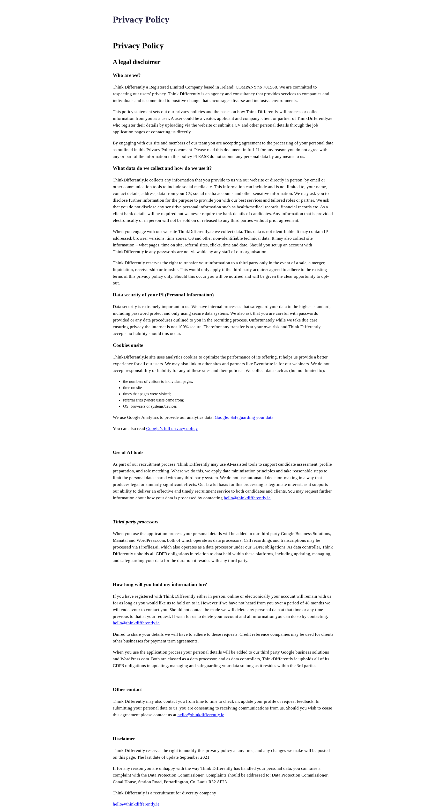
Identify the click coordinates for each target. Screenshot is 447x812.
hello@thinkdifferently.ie (247, 497)
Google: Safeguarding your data (244, 417)
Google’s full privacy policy (172, 428)
